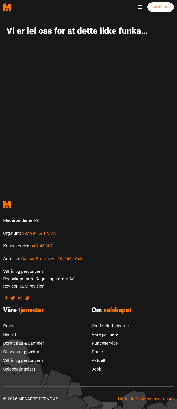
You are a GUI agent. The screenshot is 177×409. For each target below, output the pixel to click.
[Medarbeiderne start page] (7, 7)
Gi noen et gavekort (22, 351)
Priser (97, 351)
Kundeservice (105, 343)
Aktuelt (99, 360)
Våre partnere (105, 334)
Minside (160, 7)
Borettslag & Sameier (23, 343)
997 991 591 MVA (39, 233)
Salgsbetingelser (19, 369)
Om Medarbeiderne (110, 325)
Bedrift (9, 334)
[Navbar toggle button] (141, 7)
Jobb (96, 369)
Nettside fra (146, 398)
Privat (9, 325)
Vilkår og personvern (23, 360)
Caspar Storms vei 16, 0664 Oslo (52, 258)
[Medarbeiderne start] (88, 204)
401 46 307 (42, 245)
